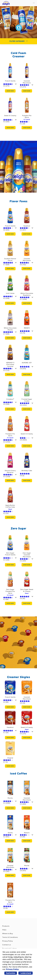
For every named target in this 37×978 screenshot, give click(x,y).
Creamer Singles (18, 677)
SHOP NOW (10, 91)
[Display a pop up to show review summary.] (16, 84)
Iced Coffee (18, 773)
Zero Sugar (18, 528)
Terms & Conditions (10, 937)
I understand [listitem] (25, 973)
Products (5, 926)
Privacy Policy (7, 941)
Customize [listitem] (10, 973)
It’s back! (26, 117)
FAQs (4, 930)
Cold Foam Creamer (18, 54)
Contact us (6, 945)
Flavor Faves (18, 201)
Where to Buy (7, 933)
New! (10, 507)
